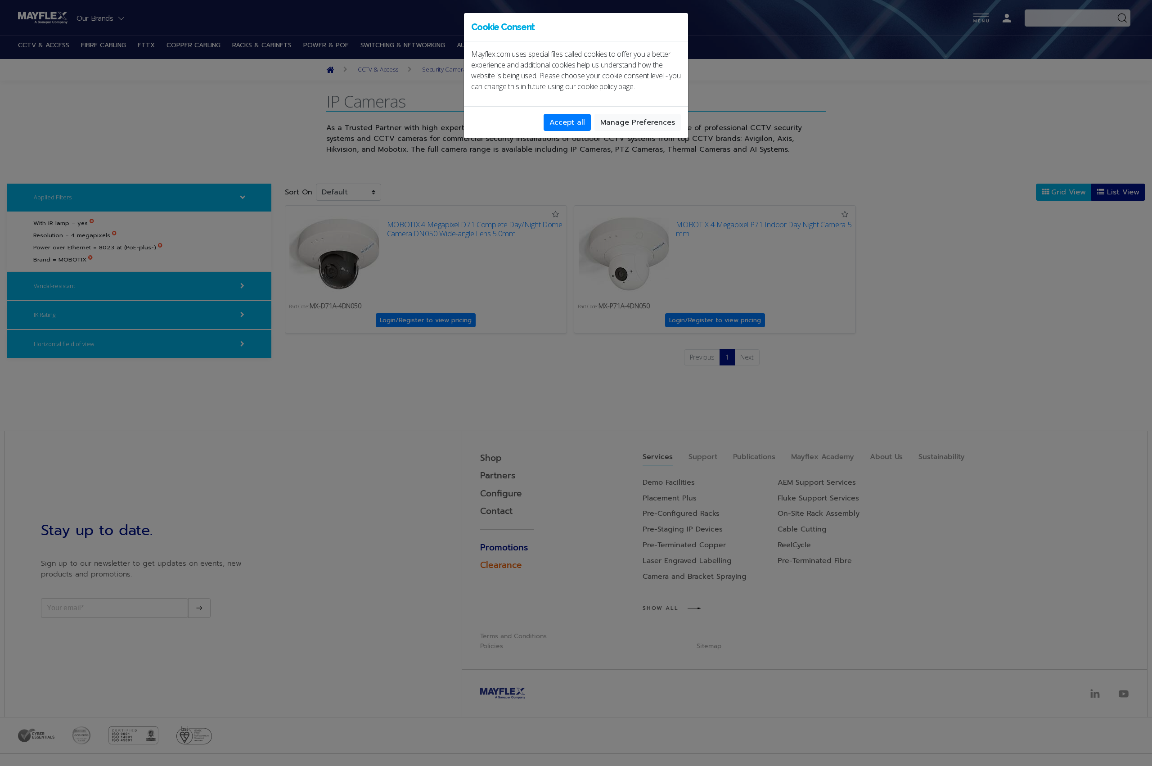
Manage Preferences (637, 122)
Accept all (567, 122)
